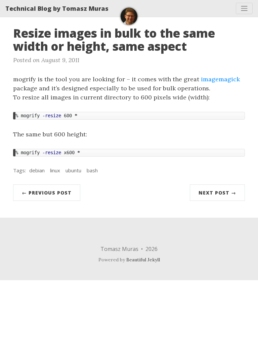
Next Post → (217, 192)
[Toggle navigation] (244, 8)
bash (92, 170)
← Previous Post (47, 192)
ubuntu (73, 170)
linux (55, 170)
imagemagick (220, 79)
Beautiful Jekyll (143, 260)
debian (37, 170)
